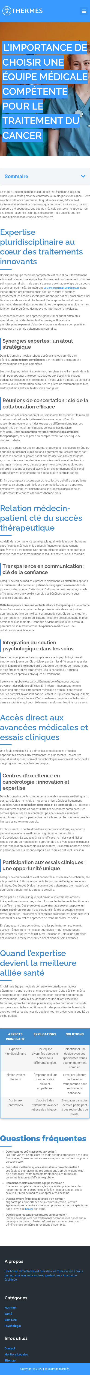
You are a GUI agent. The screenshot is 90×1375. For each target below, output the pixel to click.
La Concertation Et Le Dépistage (61, 288)
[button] (84, 11)
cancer (29, 1209)
